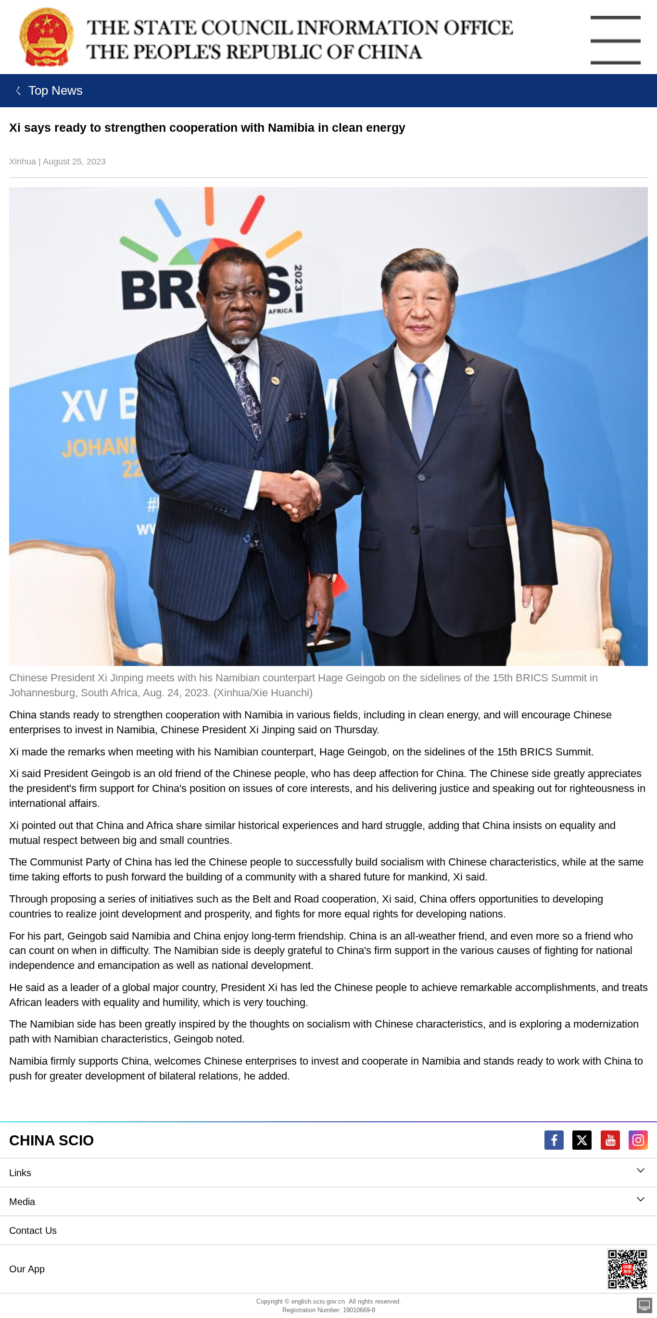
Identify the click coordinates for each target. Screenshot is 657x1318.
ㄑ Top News (46, 90)
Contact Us (33, 1230)
